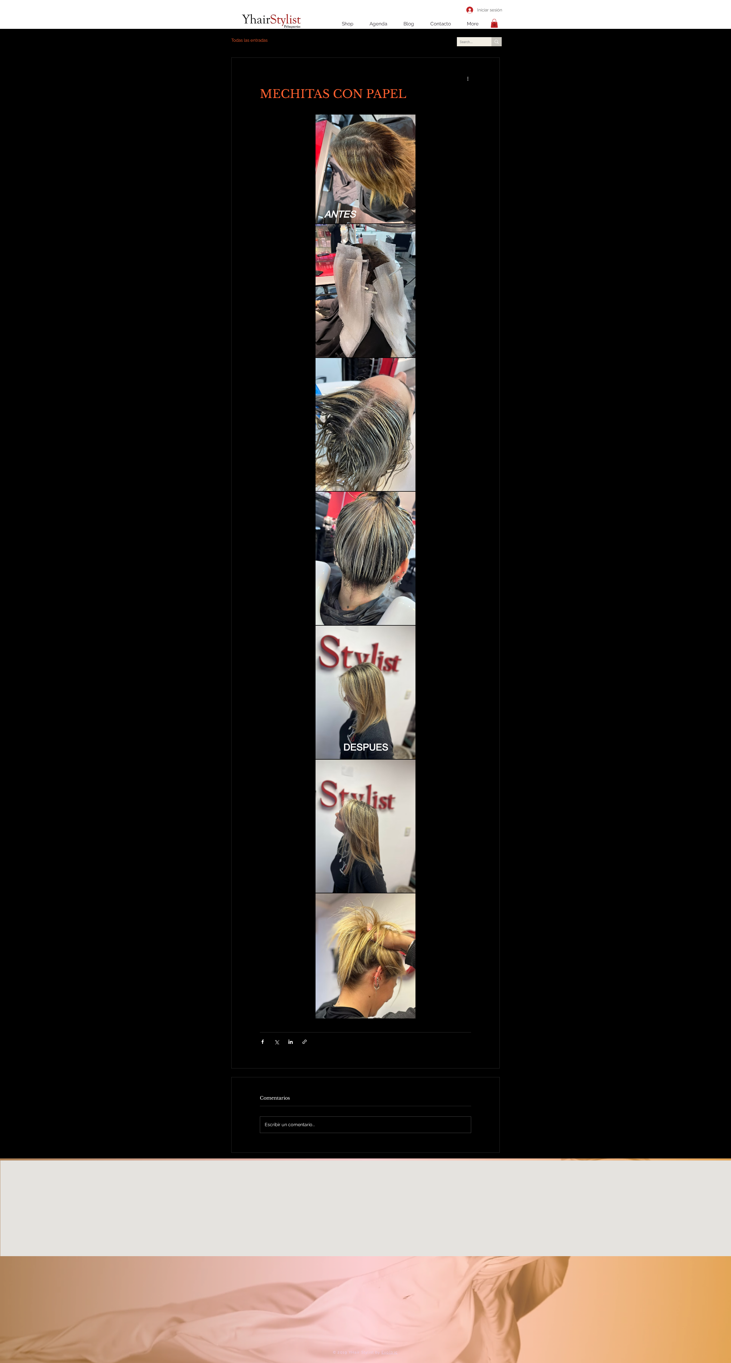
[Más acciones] (467, 78)
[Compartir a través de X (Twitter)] (276, 1041)
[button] (494, 23)
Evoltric (389, 1352)
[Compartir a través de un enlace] (304, 1041)
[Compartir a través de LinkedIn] (290, 1041)
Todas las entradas (249, 40)
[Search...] (496, 41)
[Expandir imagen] (365, 169)
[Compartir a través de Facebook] (262, 1041)
